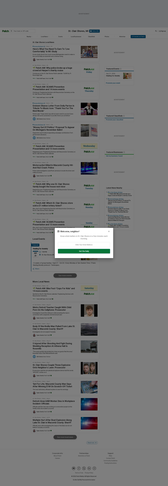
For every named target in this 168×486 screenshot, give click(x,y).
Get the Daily (84, 251)
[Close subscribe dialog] (109, 231)
